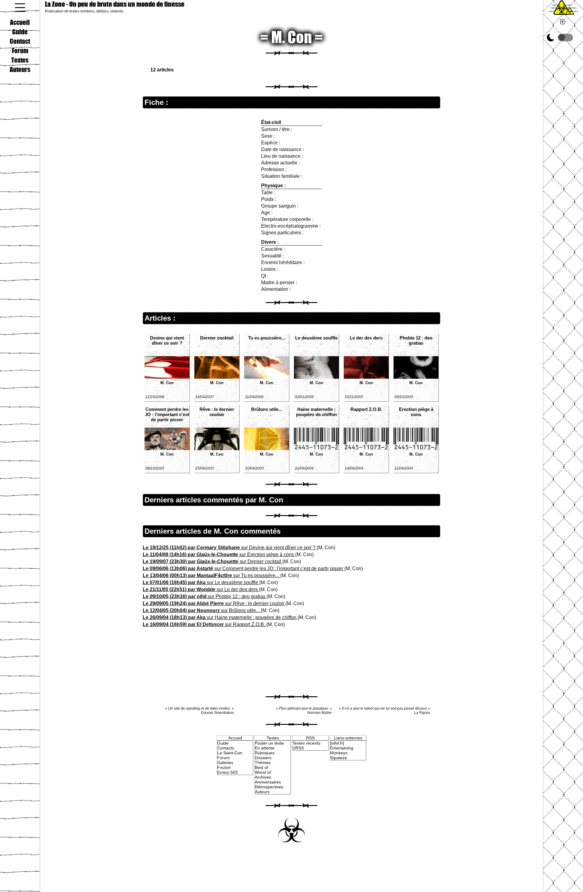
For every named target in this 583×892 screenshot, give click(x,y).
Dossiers (263, 757)
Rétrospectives (269, 786)
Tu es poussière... (266, 337)
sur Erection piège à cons (219, 554)
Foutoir (224, 767)
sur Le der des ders (201, 589)
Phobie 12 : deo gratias (416, 340)
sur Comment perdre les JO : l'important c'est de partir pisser (243, 568)
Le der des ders (366, 337)
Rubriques (264, 752)
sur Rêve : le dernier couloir (214, 603)
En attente (264, 748)
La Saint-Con (229, 752)
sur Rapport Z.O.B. (204, 624)
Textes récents (306, 743)
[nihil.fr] (337, 743)
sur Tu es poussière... (211, 575)
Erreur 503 (227, 772)
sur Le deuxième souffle (201, 582)
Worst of (263, 772)
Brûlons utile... (266, 409)
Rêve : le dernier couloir (216, 412)
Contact (20, 41)
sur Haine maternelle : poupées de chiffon (220, 617)
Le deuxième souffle (316, 337)
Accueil (20, 22)
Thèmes (263, 762)
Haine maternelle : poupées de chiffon (316, 412)
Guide (20, 32)
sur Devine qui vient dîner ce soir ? (230, 547)
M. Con (167, 383)
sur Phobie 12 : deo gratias (205, 596)
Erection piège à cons (416, 412)
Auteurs (20, 69)
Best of (261, 767)
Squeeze (338, 757)
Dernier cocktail (217, 337)
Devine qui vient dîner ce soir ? (167, 340)
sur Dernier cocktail (212, 561)
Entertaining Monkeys (341, 750)
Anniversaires (268, 782)
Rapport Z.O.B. (366, 409)
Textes (20, 60)
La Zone (114, 4)
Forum (20, 50)
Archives (263, 777)
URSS (298, 748)
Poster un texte (269, 743)
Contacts (225, 748)
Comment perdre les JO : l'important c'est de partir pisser (167, 414)
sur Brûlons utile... (202, 610)
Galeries (225, 762)
